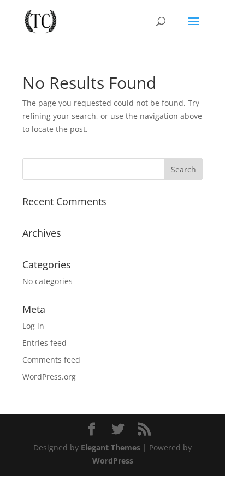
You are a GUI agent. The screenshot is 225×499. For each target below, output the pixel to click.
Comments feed (51, 359)
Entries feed (44, 343)
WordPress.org (49, 376)
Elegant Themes (110, 447)
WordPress (112, 460)
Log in (33, 326)
